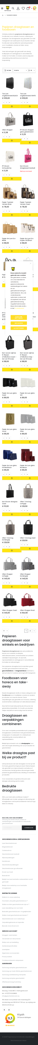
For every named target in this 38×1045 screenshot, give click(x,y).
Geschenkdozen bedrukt (10, 854)
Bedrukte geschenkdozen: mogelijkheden (16, 912)
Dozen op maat (7, 872)
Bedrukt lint (6, 876)
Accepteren (19, 328)
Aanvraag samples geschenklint (13, 978)
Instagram (9, 1010)
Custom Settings (19, 317)
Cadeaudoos (6, 850)
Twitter (4, 1010)
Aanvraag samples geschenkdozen (14, 968)
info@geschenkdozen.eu (10, 996)
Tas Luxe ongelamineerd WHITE (28, 95)
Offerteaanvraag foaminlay (11, 982)
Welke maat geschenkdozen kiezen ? (15, 915)
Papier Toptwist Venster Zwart (25, 203)
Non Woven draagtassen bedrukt (27, 167)
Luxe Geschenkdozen (9, 843)
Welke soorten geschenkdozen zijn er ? (15, 904)
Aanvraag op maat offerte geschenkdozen (17, 971)
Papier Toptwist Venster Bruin (7, 203)
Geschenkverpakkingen (10, 865)
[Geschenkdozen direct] (8, 8)
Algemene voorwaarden (10, 953)
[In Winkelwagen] (12, 106)
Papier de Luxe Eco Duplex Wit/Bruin (26, 240)
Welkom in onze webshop (11, 897)
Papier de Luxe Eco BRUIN (9, 240)
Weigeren (19, 323)
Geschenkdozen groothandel (12, 868)
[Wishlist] (23, 8)
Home (3, 15)
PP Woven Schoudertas (6, 167)
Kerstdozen (6, 861)
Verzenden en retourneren (11, 939)
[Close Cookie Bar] (30, 263)
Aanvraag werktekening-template (14, 975)
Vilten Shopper (7, 130)
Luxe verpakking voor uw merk (12, 908)
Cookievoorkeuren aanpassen (12, 960)
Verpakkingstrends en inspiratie (13, 922)
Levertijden (6, 950)
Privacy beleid (7, 957)
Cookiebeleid (19, 308)
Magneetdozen (7, 847)
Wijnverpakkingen (8, 858)
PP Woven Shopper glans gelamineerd (27, 131)
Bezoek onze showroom (10, 926)
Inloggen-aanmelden (9, 935)
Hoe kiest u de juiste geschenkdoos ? (15, 901)
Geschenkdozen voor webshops (13, 919)
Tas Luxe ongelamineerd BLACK (10, 95)
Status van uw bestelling (10, 942)
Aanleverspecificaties (9, 946)
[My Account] (18, 8)
